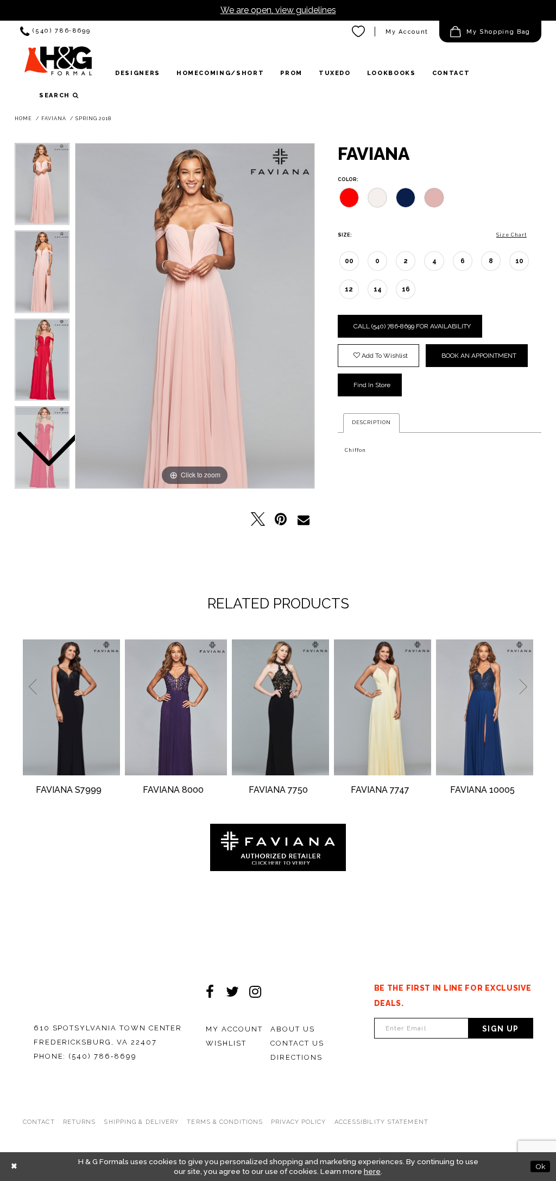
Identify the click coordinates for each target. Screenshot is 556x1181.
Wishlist (226, 1043)
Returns (79, 1122)
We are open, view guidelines (278, 10)
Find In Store (371, 385)
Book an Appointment (478, 355)
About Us (292, 1029)
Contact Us (297, 1043)
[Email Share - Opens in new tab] (303, 519)
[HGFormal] (58, 64)
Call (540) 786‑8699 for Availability (412, 326)
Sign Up (500, 1028)
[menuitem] (55, 31)
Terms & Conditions (225, 1122)
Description (371, 422)
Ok (540, 1166)
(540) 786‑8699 (102, 1056)
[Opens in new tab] (278, 847)
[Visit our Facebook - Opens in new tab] (209, 991)
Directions (296, 1057)
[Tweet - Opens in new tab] (258, 519)
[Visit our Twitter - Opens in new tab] (232, 991)
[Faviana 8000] (176, 707)
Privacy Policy (298, 1122)
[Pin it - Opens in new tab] (280, 519)
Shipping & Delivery (141, 1122)
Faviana (53, 118)
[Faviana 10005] (484, 707)
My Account (407, 31)
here (372, 1171)
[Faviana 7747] (382, 707)
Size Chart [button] (511, 235)
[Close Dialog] (14, 1167)
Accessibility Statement (381, 1122)
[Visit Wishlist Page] (359, 31)
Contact (39, 1122)
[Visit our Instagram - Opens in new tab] (255, 991)
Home (23, 118)
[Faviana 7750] (280, 707)
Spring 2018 (93, 118)
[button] (490, 31)
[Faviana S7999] (71, 707)
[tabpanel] (194, 316)
